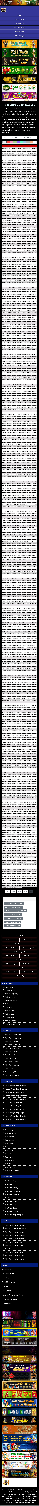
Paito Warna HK (7, 987)
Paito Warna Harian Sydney (14, 1232)
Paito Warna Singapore (12, 1034)
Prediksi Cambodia (10, 1000)
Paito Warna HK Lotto (21, 1501)
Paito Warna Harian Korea (13, 1245)
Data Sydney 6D (10, 1167)
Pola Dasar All (29, 956)
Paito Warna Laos (10, 1058)
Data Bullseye (9, 1143)
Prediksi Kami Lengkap (12, 1024)
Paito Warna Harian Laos (13, 1249)
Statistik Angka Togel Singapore (15, 1085)
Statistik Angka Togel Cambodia (15, 1095)
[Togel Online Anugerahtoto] (19, 1438)
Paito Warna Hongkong (12, 1038)
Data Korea (8, 1150)
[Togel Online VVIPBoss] (19, 44)
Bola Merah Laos (10, 1204)
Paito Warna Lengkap (12, 1075)
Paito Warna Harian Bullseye (14, 1238)
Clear (31, 891)
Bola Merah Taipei (10, 1208)
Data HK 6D (8, 1163)
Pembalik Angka (11, 964)
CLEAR (4, 142)
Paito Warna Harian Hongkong (15, 1228)
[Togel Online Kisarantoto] (19, 79)
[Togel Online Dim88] (19, 52)
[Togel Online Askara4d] (19, 1359)
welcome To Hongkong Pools (12, 1295)
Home (20, 15)
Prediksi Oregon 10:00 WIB (12, 926)
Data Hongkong (10, 1133)
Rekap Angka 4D (11, 956)
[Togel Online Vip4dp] (19, 1420)
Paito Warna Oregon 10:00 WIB (19, 105)
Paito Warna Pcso (10, 1051)
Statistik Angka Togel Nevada (15, 1116)
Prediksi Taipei (9, 1017)
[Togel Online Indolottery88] (19, 1447)
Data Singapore (9, 1130)
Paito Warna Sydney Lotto (26, 1503)
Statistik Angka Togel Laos (14, 1109)
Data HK (4, 1496)
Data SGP (10, 1496)
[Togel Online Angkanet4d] (19, 1456)
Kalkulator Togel (20, 976)
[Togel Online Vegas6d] (19, 1350)
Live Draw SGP (19, 23)
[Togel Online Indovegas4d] (19, 1482)
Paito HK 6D (9, 1068)
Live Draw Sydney (19, 27)
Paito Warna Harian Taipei (13, 1252)
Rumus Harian (29, 940)
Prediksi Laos (9, 1014)
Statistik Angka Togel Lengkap (15, 1119)
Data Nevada (9, 1160)
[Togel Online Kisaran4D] (19, 70)
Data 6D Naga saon (9, 1282)
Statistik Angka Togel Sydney (14, 1092)
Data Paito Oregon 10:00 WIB (13, 914)
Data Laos (8, 1153)
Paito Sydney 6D (19, 36)
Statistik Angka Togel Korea (14, 1106)
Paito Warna (19, 31)
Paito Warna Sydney (11, 1041)
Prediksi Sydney (9, 997)
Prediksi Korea (9, 1010)
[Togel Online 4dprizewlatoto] (19, 1385)
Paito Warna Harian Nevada (14, 1255)
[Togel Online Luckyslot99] (19, 1412)
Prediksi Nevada (10, 1020)
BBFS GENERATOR (20, 936)
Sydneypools (6, 1290)
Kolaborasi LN (29, 972)
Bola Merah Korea (10, 1201)
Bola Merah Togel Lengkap (13, 1214)
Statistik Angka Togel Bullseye (15, 1099)
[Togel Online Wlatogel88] (19, 1376)
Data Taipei (8, 1157)
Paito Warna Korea (11, 1055)
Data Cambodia (9, 1140)
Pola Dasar (20, 960)
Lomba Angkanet (8, 1273)
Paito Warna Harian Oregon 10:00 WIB (15, 911)
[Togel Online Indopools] (19, 1465)
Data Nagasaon (7, 1278)
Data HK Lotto (32, 1501)
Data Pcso (8, 1146)
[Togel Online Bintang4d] (19, 1368)
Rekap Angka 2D (20, 952)
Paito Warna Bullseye (12, 1048)
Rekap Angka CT (11, 948)
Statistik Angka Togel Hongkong (16, 1089)
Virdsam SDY (6, 1269)
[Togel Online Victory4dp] (19, 1332)
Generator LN (12, 940)
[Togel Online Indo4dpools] (19, 1403)
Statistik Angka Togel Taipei (14, 1112)
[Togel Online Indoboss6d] (19, 1323)
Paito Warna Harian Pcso (13, 1242)
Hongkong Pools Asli (9, 1299)
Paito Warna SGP (31, 1494)
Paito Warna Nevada (11, 1065)
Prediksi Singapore (10, 990)
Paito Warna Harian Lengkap (14, 1259)
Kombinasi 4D (11, 972)
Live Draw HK (19, 19)
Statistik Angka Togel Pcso (14, 1102)
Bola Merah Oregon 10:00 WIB (13, 918)
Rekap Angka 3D (29, 948)
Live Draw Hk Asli (8, 1303)
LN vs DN (20, 968)
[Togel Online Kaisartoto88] (19, 1394)
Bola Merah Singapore (12, 1181)
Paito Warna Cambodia (12, 1044)
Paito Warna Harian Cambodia (14, 1235)
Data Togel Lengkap (11, 1170)
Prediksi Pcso (9, 1007)
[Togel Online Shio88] (19, 1473)
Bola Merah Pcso (10, 1198)
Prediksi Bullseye (10, 1004)
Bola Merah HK (9, 1184)
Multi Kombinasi (29, 964)
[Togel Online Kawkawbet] (19, 1341)
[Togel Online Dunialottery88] (19, 1429)
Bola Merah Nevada (11, 1211)
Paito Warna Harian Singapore (15, 1225)
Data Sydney (9, 1136)
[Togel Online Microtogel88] (19, 1315)
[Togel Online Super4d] (19, 61)
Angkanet (5, 1286)
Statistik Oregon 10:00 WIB (12, 922)
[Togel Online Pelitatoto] (19, 88)
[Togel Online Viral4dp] (19, 96)
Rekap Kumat (20, 944)
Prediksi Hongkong (11, 993)
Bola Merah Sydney (11, 1187)
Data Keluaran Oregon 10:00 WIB (14, 903)
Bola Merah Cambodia (12, 1191)
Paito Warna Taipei (11, 1061)
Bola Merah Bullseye (11, 1194)
